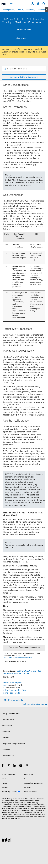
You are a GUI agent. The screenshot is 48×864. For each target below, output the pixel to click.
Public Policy (8, 755)
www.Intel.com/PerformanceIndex (18, 658)
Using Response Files (12, 693)
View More (21, 38)
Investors (6, 731)
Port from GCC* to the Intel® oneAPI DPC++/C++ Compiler (22, 672)
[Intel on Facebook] (3, 766)
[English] (38, 3)
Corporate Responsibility (13, 743)
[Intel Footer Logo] (7, 839)
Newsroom (7, 725)
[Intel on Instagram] (27, 766)
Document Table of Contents (23, 77)
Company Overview (11, 713)
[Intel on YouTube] (21, 766)
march (6, 685)
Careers (5, 737)
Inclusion (6, 749)
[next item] (46, 9)
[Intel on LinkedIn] (15, 766)
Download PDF (24, 29)
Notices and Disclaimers (14, 808)
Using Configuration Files (14, 690)
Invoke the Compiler (12, 682)
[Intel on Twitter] (9, 766)
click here (23, 52)
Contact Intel (8, 719)
